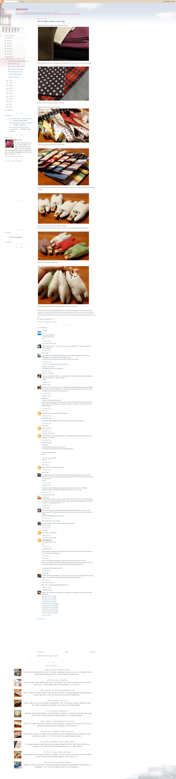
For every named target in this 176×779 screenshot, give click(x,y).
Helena (44, 465)
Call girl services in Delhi (49, 602)
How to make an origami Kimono (57, 762)
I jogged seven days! (13, 77)
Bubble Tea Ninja (47, 495)
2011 (8, 51)
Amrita (44, 472)
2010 (8, 54)
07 (9, 91)
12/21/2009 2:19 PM (46, 382)
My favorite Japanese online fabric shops (57, 742)
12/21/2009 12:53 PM (46, 371)
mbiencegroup (46, 582)
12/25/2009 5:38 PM (46, 483)
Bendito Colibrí (46, 373)
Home (66, 652)
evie (43, 530)
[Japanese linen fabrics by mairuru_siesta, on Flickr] (63, 61)
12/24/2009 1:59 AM (46, 462)
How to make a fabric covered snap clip (57, 731)
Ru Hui (44, 573)
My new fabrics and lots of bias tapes (18, 61)
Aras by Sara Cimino (47, 537)
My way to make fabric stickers (57, 752)
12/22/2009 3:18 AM (46, 416)
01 (9, 107)
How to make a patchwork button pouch (57, 721)
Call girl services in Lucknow (50, 613)
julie (43, 411)
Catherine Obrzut (47, 433)
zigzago (44, 508)
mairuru (22, 8)
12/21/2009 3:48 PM (46, 393)
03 (9, 101)
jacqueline (45, 485)
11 (9, 80)
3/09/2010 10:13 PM (46, 570)
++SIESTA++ (55, 12)
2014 (8, 43)
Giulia (44, 426)
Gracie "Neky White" (48, 343)
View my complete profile (13, 156)
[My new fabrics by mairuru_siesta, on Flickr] (63, 100)
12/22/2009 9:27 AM (46, 423)
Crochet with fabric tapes (15, 74)
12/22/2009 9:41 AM (46, 430)
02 (9, 104)
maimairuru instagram (38, 14)
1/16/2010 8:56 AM (46, 555)
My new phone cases (14, 64)
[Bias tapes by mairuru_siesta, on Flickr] (63, 142)
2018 (8, 38)
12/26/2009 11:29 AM (46, 492)
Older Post (93, 652)
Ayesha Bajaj (45, 590)
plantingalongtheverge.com (49, 521)
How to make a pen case (57, 701)
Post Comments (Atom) (51, 656)
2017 (8, 40)
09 (9, 85)
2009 (8, 56)
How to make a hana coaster (15, 69)
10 (9, 83)
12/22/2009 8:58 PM (46, 440)
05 (9, 96)
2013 (8, 46)
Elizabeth (44, 384)
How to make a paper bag (57, 680)
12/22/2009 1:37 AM (46, 408)
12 (9, 59)
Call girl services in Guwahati (50, 603)
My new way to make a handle (16, 66)
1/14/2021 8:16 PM (46, 615)
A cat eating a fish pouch (57, 711)
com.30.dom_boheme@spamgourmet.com (53, 364)
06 (9, 93)
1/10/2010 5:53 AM (46, 535)
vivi (43, 330)
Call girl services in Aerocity (50, 611)
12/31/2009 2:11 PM (46, 527)
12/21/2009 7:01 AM (46, 341)
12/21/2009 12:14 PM (46, 361)
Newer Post (40, 652)
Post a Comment (41, 619)
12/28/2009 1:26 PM (46, 505)
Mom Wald (45, 418)
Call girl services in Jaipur (49, 596)
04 (9, 99)
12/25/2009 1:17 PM (46, 470)
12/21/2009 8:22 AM (46, 350)
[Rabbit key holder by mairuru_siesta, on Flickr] (63, 224)
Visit (8, 242)
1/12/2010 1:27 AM (46, 546)
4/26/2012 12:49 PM (46, 587)
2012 (8, 48)
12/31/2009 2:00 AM (46, 518)
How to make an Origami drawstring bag (57, 690)
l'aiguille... (45, 396)
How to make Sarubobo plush (57, 670)
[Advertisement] (54, 635)
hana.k (44, 353)
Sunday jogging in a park (15, 72)
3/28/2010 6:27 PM (46, 580)
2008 (8, 110)
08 (9, 88)
